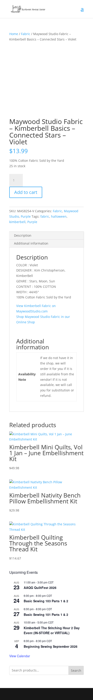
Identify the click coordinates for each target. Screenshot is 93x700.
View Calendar (19, 656)
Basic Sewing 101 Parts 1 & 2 (46, 614)
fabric (44, 216)
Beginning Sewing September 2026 (50, 646)
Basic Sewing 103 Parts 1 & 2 (46, 601)
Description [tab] (22, 235)
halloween (59, 216)
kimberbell (17, 222)
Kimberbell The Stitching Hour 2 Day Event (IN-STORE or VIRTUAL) (52, 630)
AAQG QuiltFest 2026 (40, 587)
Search (76, 670)
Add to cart (25, 192)
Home (13, 34)
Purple (26, 216)
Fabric (25, 34)
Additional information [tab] (31, 243)
